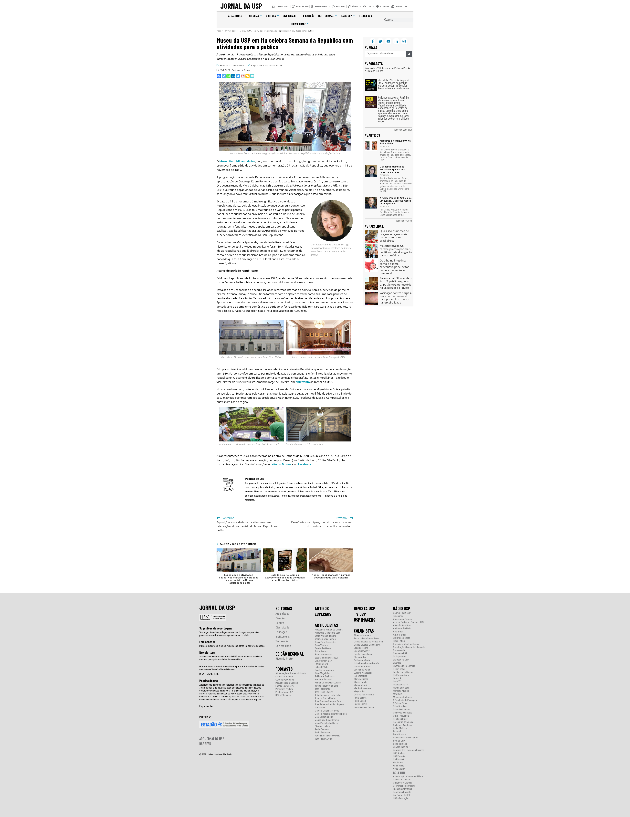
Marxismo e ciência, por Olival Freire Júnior (395, 142)
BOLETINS (399, 773)
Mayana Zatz (360, 691)
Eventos (224, 65)
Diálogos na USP (401, 659)
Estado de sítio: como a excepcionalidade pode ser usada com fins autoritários (285, 577)
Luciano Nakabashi (363, 672)
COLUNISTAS (364, 631)
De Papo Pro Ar (400, 656)
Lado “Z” (397, 681)
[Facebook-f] (372, 41)
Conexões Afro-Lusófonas (406, 644)
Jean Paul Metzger (323, 689)
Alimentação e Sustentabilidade (290, 673)
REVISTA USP (364, 608)
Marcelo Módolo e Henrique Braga (331, 713)
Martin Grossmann (362, 688)
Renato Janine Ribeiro (364, 707)
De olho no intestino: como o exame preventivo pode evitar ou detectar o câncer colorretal (394, 267)
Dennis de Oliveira (323, 648)
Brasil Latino (399, 641)
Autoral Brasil (399, 634)
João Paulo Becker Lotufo (366, 663)
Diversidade (289, 15)
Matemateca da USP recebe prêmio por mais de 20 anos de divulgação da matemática (396, 250)
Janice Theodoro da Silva (326, 685)
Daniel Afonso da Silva (325, 636)
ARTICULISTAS (326, 625)
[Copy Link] (247, 76)
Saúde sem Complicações (405, 737)
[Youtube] (388, 41)
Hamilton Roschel (323, 679)
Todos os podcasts (403, 129)
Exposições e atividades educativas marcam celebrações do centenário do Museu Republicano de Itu (238, 579)
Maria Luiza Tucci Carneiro (327, 720)
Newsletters (207, 652)
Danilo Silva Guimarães (325, 642)
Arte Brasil (398, 631)
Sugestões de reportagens (215, 628)
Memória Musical (401, 691)
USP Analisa (399, 753)
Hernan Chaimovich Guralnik (328, 682)
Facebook (304, 464)
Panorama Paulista (284, 689)
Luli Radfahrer (360, 676)
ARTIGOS (322, 608)
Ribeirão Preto (284, 658)
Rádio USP (346, 15)
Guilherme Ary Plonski (325, 676)
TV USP (360, 614)
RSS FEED (205, 743)
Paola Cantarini (322, 729)
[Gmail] (243, 76)
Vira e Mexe (398, 765)
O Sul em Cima (400, 703)
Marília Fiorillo (360, 682)
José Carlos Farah (362, 666)
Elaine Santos (321, 651)
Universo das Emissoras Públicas (408, 750)
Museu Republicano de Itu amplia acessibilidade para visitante (331, 576)
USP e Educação (283, 695)
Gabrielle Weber (322, 667)
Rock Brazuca (399, 734)
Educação (308, 15)
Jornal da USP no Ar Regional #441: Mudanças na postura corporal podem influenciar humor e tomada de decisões (393, 84)
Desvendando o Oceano (286, 682)
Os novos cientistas (402, 712)
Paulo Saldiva (360, 697)
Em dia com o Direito (403, 672)
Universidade (298, 24)
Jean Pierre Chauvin (324, 692)
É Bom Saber (399, 669)
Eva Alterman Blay (323, 661)
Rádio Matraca (400, 728)
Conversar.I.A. (399, 650)
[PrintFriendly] (252, 76)
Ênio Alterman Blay (323, 654)
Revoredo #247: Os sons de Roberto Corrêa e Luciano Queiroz (387, 69)
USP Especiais (400, 756)
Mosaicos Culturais (402, 697)
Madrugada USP (400, 684)
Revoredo (397, 731)
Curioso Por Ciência (284, 679)
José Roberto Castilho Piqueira (329, 704)
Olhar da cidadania (401, 709)
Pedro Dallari (360, 701)
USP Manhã (398, 759)
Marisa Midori (360, 685)
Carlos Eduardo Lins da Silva (367, 644)
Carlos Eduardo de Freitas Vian (368, 641)
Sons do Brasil (400, 744)
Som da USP (399, 740)
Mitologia (397, 694)
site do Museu (282, 464)
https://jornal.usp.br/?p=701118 (266, 65)
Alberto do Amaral (362, 635)
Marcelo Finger (361, 679)
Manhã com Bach (401, 687)
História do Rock (401, 675)
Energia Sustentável (284, 686)
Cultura (271, 15)
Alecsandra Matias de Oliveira (329, 629)
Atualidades (235, 15)
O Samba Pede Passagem (405, 700)
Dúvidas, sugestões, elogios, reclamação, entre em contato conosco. (232, 645)
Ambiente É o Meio (402, 628)
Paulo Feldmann (322, 732)
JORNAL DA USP (241, 5)
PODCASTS (284, 669)
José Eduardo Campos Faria (328, 701)
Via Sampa (398, 762)
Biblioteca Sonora (401, 638)
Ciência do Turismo (284, 676)
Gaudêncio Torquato (324, 670)
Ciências (254, 15)
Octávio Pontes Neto (364, 694)
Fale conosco (207, 642)
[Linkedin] (233, 76)
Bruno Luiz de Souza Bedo (366, 638)
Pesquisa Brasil (400, 719)
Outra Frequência (401, 715)
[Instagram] (404, 41)
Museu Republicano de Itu (237, 161)
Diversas (397, 662)
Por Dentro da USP (284, 692)
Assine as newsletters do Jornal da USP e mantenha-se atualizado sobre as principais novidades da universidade (230, 658)
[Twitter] (224, 76)
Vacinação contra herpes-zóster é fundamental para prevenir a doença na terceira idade (396, 297)
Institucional (326, 15)
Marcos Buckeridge (324, 717)
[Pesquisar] (409, 54)
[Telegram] (238, 76)
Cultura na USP (400, 653)
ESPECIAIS (323, 614)
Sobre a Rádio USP (402, 613)
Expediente (206, 706)
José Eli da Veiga (362, 669)
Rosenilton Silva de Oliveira (327, 735)
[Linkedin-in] (396, 41)
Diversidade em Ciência (404, 666)
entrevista (303, 382)
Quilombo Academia (402, 725)
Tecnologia (365, 15)
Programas (398, 616)
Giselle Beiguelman (363, 654)
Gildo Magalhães (322, 673)
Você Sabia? (399, 768)
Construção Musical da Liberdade (409, 647)
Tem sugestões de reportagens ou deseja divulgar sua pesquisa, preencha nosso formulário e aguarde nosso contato (229, 634)
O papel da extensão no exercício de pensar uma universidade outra (393, 169)
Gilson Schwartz (362, 651)
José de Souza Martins (325, 698)
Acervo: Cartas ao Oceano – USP (408, 622)
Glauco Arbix (360, 657)
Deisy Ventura (321, 645)
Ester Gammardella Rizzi (326, 657)
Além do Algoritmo (402, 625)
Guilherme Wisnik (362, 660)
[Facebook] (219, 76)
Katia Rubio (320, 707)
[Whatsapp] (228, 76)
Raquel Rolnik (360, 704)
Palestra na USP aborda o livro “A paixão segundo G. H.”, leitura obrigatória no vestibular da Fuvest (395, 283)
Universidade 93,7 (401, 747)
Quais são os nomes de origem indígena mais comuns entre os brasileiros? (394, 235)
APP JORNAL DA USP (211, 738)
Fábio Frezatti (321, 664)
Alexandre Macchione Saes (327, 632)
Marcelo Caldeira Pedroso (327, 710)
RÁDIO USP (401, 608)
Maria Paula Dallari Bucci (326, 723)
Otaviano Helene (322, 726)
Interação (397, 678)
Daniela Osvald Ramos (325, 639)
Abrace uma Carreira (402, 619)
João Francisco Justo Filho (328, 695)
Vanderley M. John (323, 738)
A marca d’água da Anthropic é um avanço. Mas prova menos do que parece (396, 201)
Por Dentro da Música (403, 722)
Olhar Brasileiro (400, 706)
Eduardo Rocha (361, 648)
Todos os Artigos (404, 220)
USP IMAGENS (364, 620)
